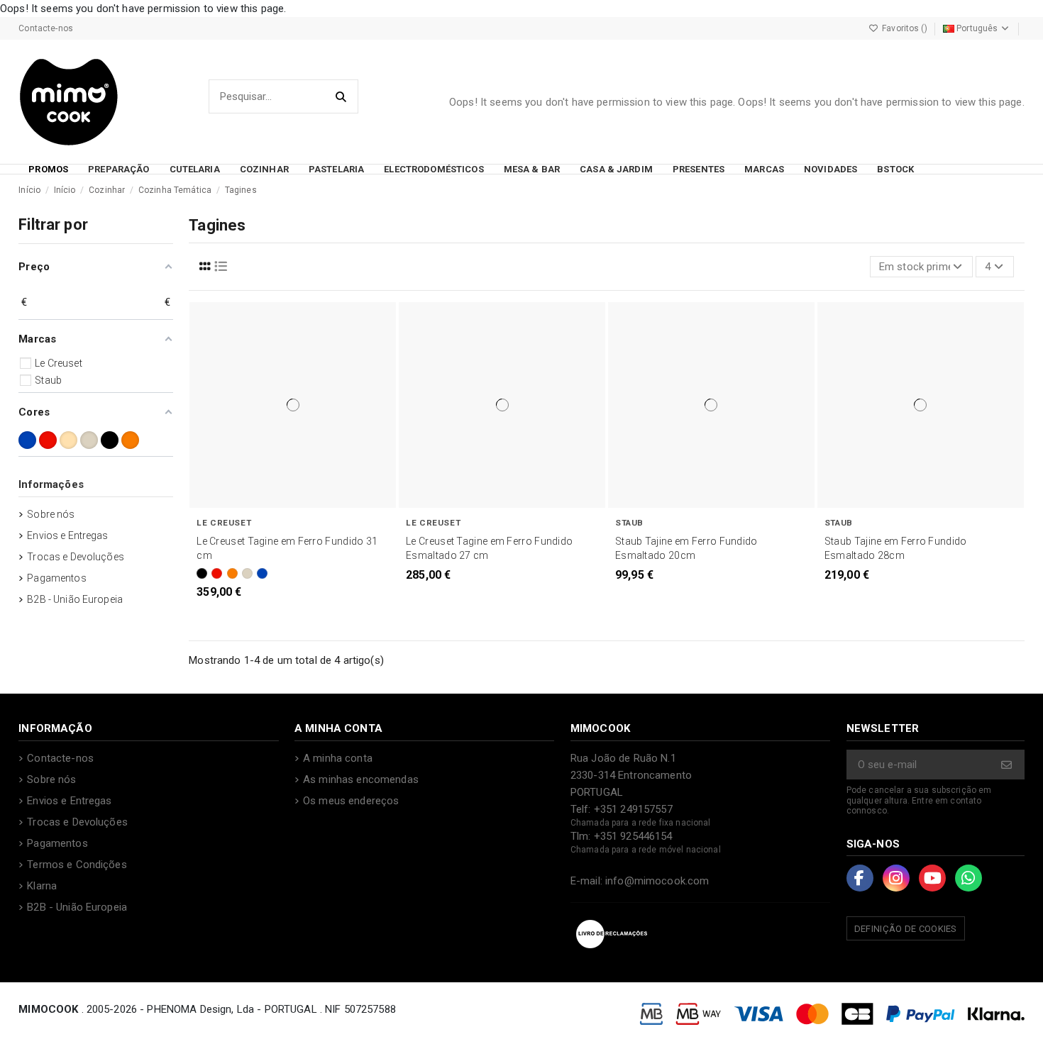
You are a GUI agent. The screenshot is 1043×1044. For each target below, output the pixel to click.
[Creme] (68, 440)
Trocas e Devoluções (75, 556)
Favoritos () (904, 28)
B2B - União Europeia (75, 599)
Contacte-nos (45, 28)
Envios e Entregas (67, 535)
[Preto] (202, 573)
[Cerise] (216, 573)
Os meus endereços (351, 800)
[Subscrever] (1007, 764)
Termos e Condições (77, 864)
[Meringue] (247, 573)
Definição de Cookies (905, 928)
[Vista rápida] (304, 505)
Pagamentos (56, 578)
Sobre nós (50, 514)
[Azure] (262, 573)
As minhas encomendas (361, 779)
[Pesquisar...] (341, 96)
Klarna (42, 885)
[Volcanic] (232, 573)
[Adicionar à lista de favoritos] (280, 505)
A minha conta (337, 758)
